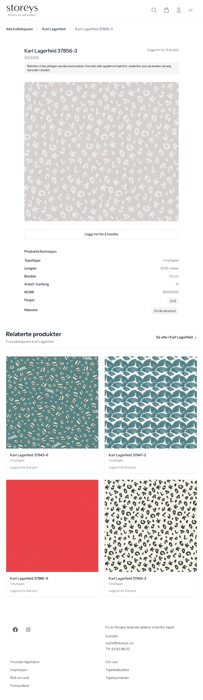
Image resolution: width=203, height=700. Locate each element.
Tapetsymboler (117, 677)
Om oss (111, 662)
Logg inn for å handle (101, 234)
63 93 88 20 (120, 649)
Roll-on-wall (19, 677)
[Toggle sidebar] (191, 10)
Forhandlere (19, 685)
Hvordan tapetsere (24, 662)
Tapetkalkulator (117, 670)
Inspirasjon (18, 670)
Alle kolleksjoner (19, 29)
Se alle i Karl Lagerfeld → (176, 337)
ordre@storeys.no (119, 643)
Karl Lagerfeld (54, 29)
